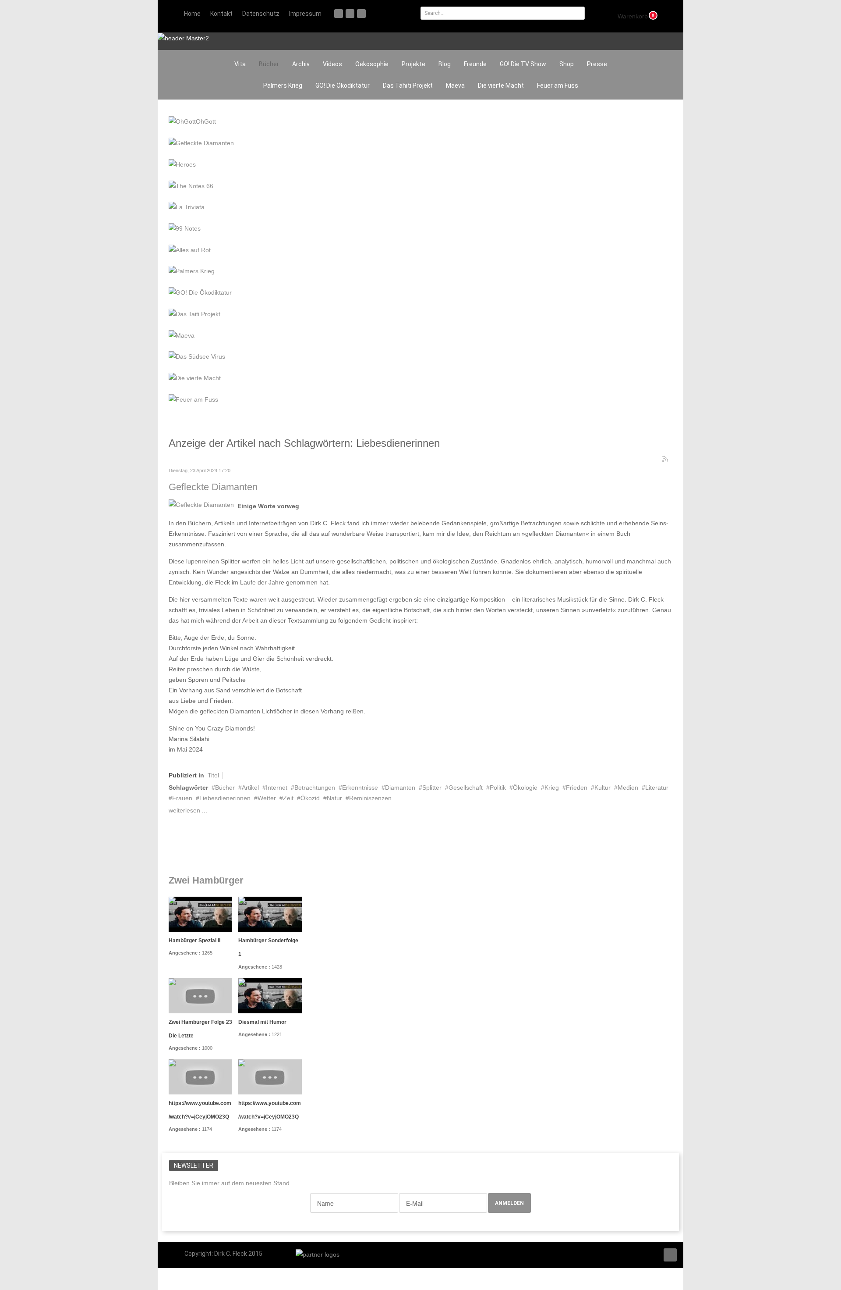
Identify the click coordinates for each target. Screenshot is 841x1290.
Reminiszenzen (370, 798)
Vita (240, 64)
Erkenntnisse (360, 787)
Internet (276, 787)
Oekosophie (372, 64)
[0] (628, 15)
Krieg (551, 787)
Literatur (656, 787)
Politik (498, 787)
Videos (332, 64)
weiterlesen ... (188, 810)
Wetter (267, 798)
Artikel (250, 787)
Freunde (475, 64)
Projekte (413, 64)
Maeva (455, 85)
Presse (597, 64)
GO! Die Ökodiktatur (342, 85)
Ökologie (525, 787)
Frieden (576, 787)
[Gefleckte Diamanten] (201, 504)
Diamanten (400, 787)
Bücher (269, 64)
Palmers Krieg (282, 85)
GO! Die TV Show (523, 64)
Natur (334, 798)
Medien (628, 787)
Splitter (432, 787)
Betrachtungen (314, 787)
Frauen (182, 798)
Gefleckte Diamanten (213, 486)
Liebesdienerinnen (225, 798)
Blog (444, 64)
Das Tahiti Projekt (408, 85)
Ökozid (310, 798)
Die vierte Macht (501, 85)
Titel (213, 775)
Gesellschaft (466, 787)
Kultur (602, 787)
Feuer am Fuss (557, 85)
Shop (566, 64)
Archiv (301, 64)
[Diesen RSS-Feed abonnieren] (665, 459)
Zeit (288, 798)
